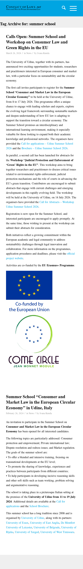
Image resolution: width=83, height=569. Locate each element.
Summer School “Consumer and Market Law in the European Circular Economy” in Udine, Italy (40, 402)
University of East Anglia (44, 523)
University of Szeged (27, 532)
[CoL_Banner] (24, 8)
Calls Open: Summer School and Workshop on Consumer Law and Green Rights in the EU (37, 42)
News (28, 53)
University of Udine (32, 518)
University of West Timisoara (57, 532)
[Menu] (71, 8)
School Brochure (39, 506)
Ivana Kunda (43, 53)
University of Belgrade (47, 527)
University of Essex (17, 523)
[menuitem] (62, 8)
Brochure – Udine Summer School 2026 (44, 148)
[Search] (62, 8)
